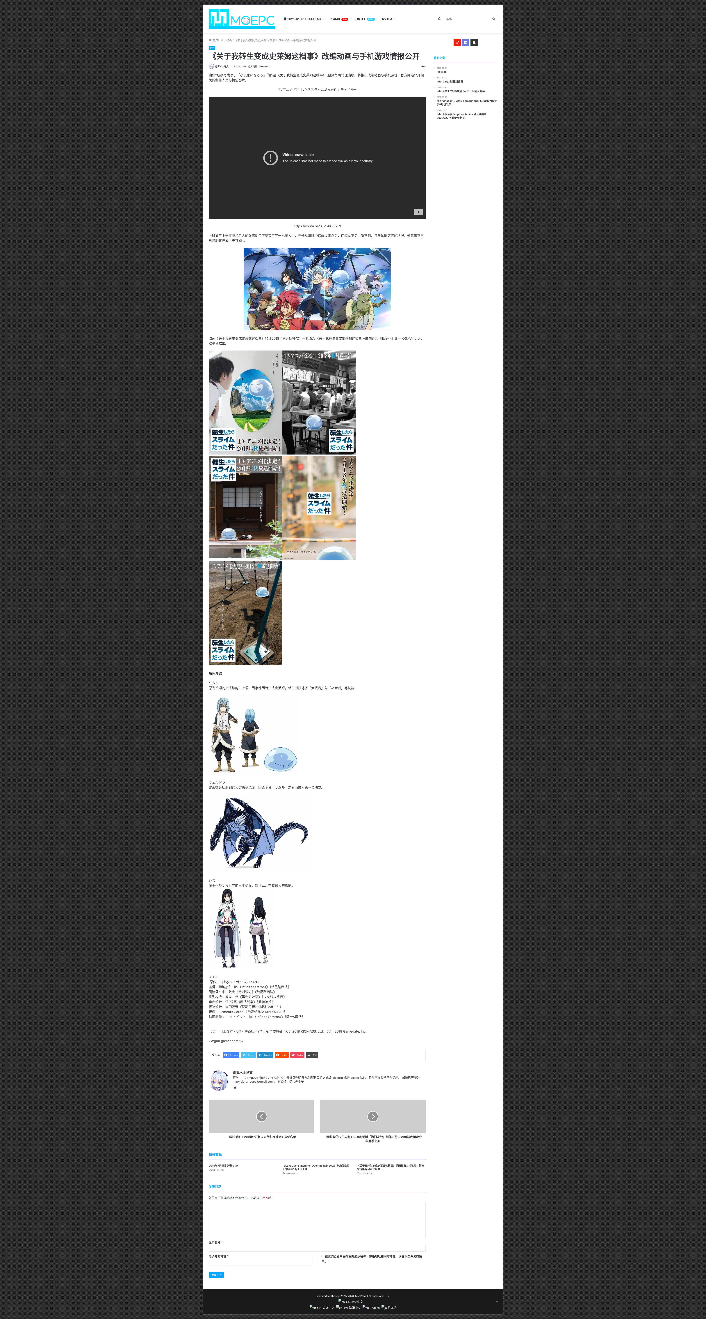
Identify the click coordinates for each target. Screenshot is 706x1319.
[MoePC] (242, 19)
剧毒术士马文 (222, 66)
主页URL (217, 40)
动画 (229, 40)
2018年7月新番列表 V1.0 (223, 1165)
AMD (339, 19)
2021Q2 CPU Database (304, 19)
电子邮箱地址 (219, 1256)
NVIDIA (387, 19)
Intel (365, 19)
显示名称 (216, 1242)
